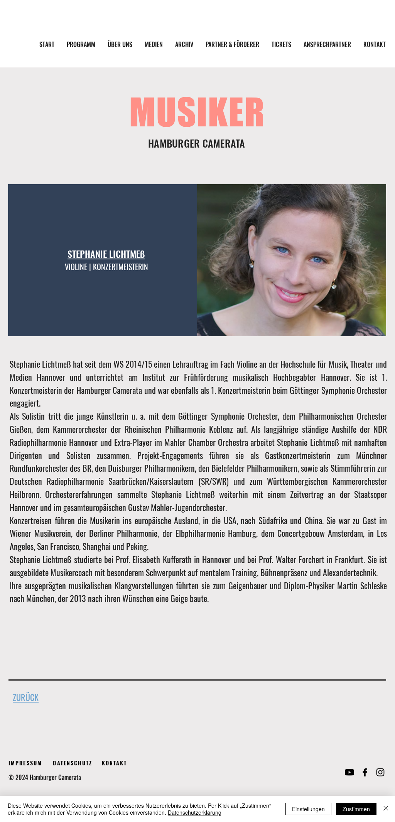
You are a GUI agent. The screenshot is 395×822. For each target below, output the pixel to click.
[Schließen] (385, 809)
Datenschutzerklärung (194, 812)
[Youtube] (349, 772)
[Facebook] (365, 772)
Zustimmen (356, 809)
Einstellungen (308, 809)
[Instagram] (380, 772)
